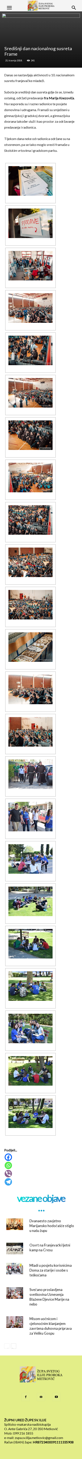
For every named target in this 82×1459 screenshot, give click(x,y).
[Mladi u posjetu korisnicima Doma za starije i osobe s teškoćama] (14, 1269)
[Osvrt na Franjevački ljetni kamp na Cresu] (14, 1248)
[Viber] (41, 1173)
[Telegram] (41, 1182)
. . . (41, 1208)
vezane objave (41, 1198)
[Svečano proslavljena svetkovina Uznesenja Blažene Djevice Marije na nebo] (14, 1293)
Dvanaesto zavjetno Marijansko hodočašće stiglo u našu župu (51, 1226)
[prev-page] (6, 1346)
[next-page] (13, 1346)
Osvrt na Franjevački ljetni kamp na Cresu (49, 1247)
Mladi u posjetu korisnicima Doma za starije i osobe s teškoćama (50, 1270)
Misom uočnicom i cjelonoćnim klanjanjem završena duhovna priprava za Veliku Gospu (50, 1325)
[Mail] (41, 1397)
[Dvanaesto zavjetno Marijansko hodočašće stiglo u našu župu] (14, 1224)
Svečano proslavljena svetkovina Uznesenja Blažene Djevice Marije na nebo (49, 1296)
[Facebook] (41, 1157)
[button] (9, 8)
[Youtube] (56, 1397)
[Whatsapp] (41, 1165)
